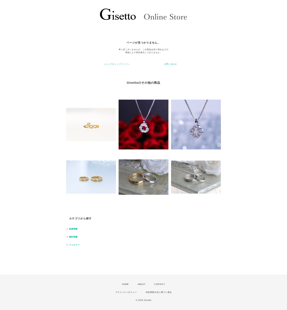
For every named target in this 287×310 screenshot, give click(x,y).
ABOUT (141, 284)
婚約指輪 (73, 237)
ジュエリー (74, 245)
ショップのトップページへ (117, 64)
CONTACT (159, 284)
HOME (125, 284)
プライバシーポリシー (126, 292)
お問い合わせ (170, 64)
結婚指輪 (73, 229)
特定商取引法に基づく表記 (159, 292)
